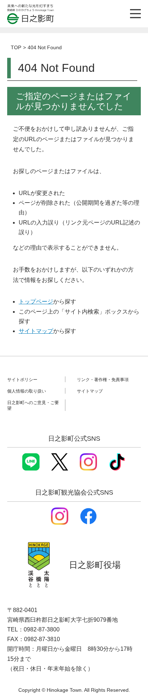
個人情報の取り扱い (26, 391)
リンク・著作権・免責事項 (103, 379)
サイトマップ (36, 331)
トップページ (36, 301)
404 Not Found (45, 47)
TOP (16, 47)
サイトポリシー (22, 379)
